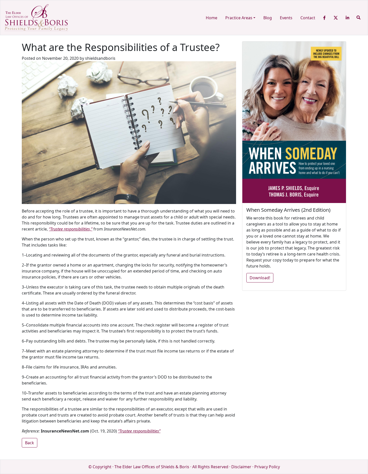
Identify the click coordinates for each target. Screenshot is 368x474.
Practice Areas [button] (238, 17)
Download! (260, 277)
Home (211, 17)
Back (29, 443)
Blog (267, 17)
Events (286, 17)
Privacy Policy (267, 467)
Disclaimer (241, 467)
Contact (307, 17)
